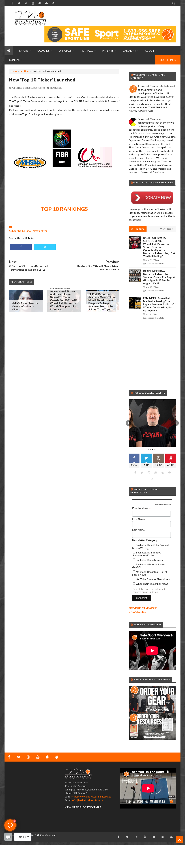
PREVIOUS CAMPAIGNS (143, 608)
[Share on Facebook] (21, 247)
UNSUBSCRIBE (137, 611)
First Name (138, 519)
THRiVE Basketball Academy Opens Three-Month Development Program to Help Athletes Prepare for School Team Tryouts (102, 301)
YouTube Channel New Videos (153, 579)
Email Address (141, 508)
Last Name (138, 529)
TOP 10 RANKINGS (64, 209)
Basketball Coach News (149, 560)
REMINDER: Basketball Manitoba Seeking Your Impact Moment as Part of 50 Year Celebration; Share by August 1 (159, 304)
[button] (129, 423)
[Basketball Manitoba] (30, 18)
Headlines (24, 71)
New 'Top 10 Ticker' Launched (42, 79)
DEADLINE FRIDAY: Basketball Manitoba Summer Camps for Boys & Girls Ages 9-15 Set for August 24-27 (159, 277)
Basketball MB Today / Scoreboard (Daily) (146, 554)
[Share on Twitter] (45, 247)
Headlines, (56, 88)
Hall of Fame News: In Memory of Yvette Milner (25, 306)
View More (166, 228)
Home (14, 71)
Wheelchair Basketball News (152, 583)
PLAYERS (23, 50)
